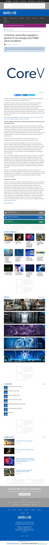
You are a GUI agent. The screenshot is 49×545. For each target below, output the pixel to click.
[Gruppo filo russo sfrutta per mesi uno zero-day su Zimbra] (8, 268)
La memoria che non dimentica (8, 242)
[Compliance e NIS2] (24, 331)
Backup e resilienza (9, 322)
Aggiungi (41, 217)
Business (5, 20)
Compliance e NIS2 (9, 335)
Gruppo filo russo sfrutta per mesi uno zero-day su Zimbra (8, 273)
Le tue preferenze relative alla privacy (30, 543)
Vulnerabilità (21, 18)
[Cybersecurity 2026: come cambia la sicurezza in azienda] (24, 343)
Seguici (41, 221)
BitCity (9, 502)
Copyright (33, 509)
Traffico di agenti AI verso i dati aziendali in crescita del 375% (40, 274)
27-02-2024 (16, 44)
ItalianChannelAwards (25, 504)
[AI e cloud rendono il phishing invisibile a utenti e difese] (40, 237)
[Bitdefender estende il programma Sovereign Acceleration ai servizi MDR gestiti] (8, 252)
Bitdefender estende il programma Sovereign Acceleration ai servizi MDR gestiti (8, 259)
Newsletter (7, 21)
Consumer (28, 18)
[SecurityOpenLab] (9, 12)
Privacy (27, 536)
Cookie (21, 536)
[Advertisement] (25, 481)
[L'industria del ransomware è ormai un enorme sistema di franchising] (29, 268)
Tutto (43, 384)
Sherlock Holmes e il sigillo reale (18, 242)
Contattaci (22, 513)
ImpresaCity (23, 1)
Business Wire (8, 44)
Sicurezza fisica (35, 18)
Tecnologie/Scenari (13, 18)
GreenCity (39, 502)
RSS (28, 513)
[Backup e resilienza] (24, 318)
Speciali (14, 509)
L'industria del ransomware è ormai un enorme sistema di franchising (29, 274)
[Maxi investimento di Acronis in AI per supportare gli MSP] (29, 252)
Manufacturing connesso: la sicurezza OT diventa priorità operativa (18, 259)
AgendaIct (34, 504)
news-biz (11, 29)
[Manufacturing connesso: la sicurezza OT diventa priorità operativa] (19, 252)
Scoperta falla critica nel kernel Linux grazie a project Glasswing (40, 258)
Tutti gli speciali (41, 297)
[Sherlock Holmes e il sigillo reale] (19, 237)
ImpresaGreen (16, 504)
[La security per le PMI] (24, 305)
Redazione (26, 509)
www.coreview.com (12, 200)
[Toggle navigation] (44, 13)
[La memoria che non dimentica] (8, 237)
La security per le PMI (9, 309)
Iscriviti (41, 212)
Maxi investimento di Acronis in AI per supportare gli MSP (29, 258)
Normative (42, 18)
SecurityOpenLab (32, 1)
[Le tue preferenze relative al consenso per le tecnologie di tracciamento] (42, 544)
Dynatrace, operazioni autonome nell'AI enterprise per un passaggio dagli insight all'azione (29, 244)
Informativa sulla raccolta (13, 543)
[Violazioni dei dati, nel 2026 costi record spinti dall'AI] (19, 268)
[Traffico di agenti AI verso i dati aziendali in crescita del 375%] (40, 268)
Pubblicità (39, 509)
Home (6, 18)
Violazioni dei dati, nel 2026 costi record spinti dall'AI (18, 273)
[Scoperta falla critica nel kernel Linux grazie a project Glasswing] (40, 252)
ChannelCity (16, 1)
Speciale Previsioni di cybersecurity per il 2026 (15, 361)
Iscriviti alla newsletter (24, 494)
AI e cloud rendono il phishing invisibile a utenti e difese (40, 243)
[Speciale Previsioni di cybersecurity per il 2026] (24, 356)
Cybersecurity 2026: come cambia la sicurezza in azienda (17, 348)
